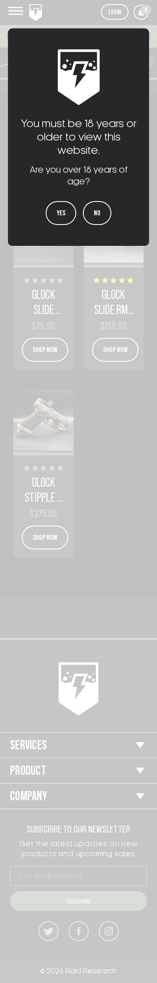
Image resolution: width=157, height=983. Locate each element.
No (97, 213)
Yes (61, 213)
